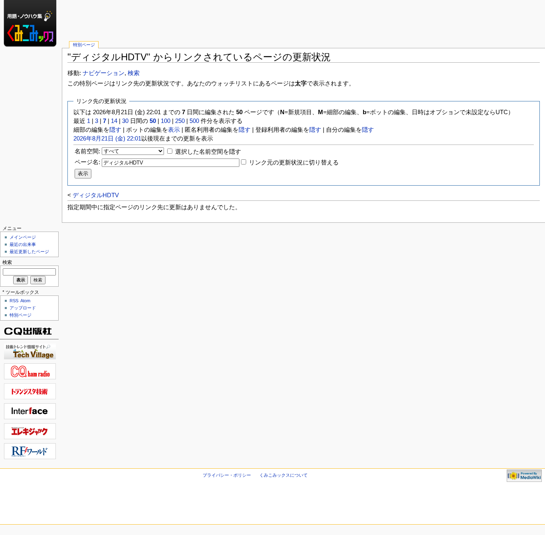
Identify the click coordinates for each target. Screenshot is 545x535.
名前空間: (87, 151)
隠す (115, 130)
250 (180, 121)
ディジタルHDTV (96, 195)
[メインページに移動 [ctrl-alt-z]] (31, 31)
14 (114, 121)
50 (153, 121)
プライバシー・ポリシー (227, 475)
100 (165, 121)
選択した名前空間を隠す (208, 152)
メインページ (23, 237)
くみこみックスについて (283, 475)
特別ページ (84, 44)
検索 (134, 73)
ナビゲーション (103, 73)
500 (194, 121)
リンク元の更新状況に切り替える (294, 162)
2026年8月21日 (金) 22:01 (107, 138)
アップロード (23, 307)
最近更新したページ (29, 251)
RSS (14, 300)
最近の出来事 (23, 244)
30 (125, 121)
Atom (25, 300)
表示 (174, 130)
